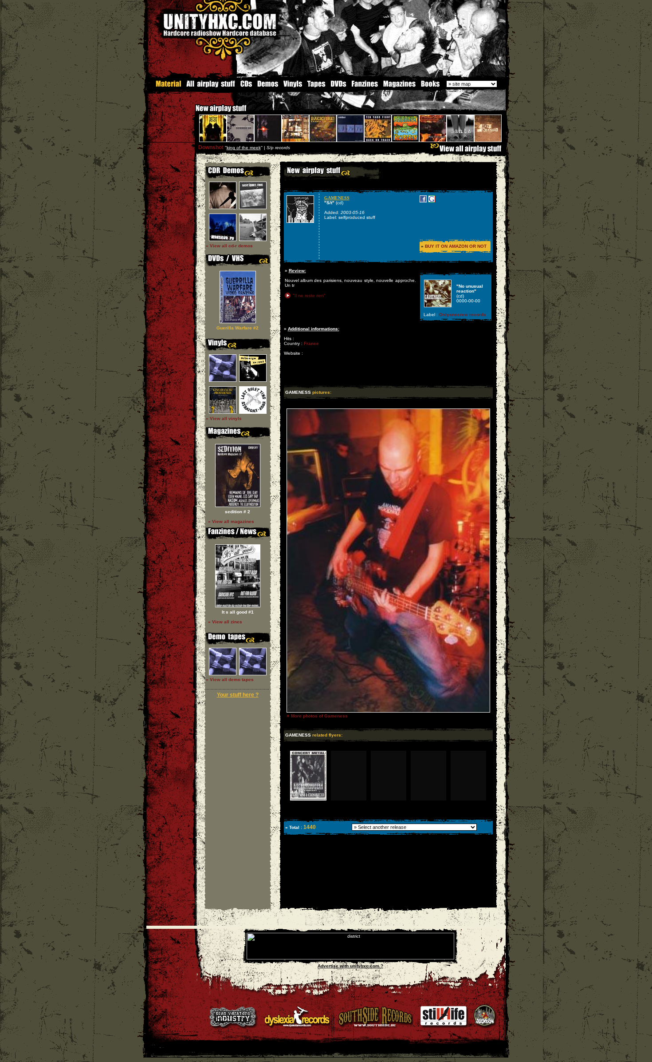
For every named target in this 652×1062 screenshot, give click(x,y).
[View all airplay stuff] (468, 150)
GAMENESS (337, 197)
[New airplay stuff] (191, 112)
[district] (350, 957)
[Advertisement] (387, 901)
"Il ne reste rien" (309, 295)
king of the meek (244, 147)
